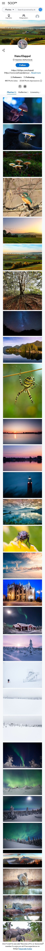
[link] (22, 110)
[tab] (11, 92)
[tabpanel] (22, 522)
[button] (40, 10)
